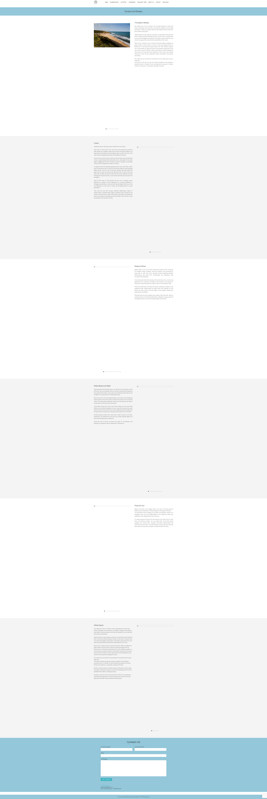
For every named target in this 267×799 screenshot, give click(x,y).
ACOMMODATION (114, 2)
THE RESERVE (132, 2)
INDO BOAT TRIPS (142, 2)
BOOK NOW (166, 2)
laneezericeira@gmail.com (107, 787)
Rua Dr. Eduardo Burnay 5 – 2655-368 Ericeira (111, 788)
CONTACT (158, 2)
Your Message (104, 759)
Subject (102, 753)
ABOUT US (151, 2)
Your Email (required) (139, 746)
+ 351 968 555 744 (104, 785)
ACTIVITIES (123, 2)
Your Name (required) (105, 746)
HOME (106, 2)
